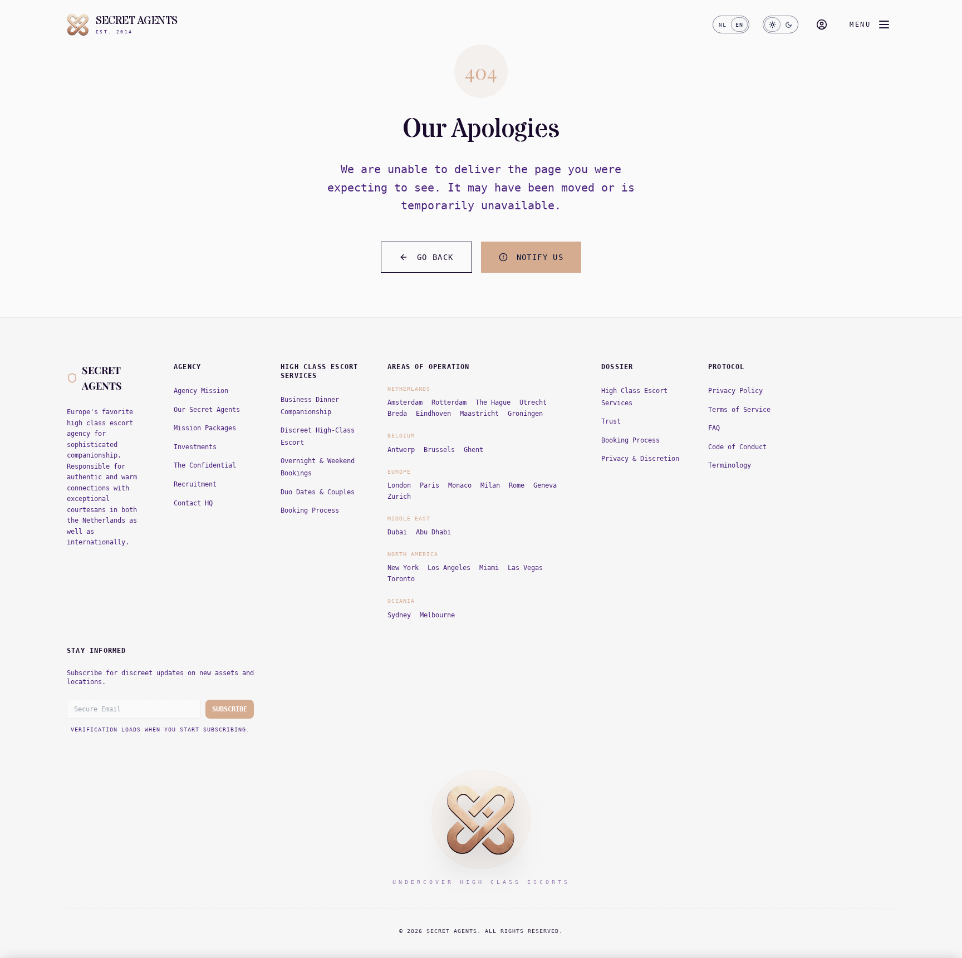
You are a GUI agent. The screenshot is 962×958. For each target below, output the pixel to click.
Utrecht (533, 402)
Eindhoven (433, 413)
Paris (429, 485)
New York (403, 568)
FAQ (714, 428)
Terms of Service (739, 410)
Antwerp (401, 450)
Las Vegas (525, 568)
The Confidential (205, 465)
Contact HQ (193, 503)
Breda (397, 413)
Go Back (435, 257)
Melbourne (437, 615)
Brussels (439, 450)
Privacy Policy (735, 391)
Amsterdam (405, 402)
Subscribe (229, 709)
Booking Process (310, 510)
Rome (516, 485)
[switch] (731, 24)
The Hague (493, 402)
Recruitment (195, 484)
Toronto (401, 579)
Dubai (397, 532)
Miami (489, 568)
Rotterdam (449, 402)
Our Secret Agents (207, 410)
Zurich (399, 496)
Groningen (525, 413)
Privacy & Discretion (640, 459)
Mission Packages (205, 428)
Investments (195, 447)
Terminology (729, 465)
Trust (611, 421)
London (399, 485)
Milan (490, 485)
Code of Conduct (737, 447)
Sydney (399, 615)
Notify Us (540, 257)
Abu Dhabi (433, 532)
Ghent (473, 450)
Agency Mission (201, 391)
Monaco (460, 485)
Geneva (545, 485)
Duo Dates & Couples (318, 492)
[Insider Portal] (822, 24)
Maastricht (479, 413)
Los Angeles (449, 568)
